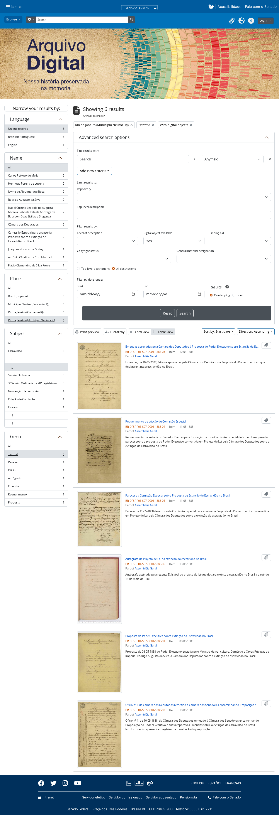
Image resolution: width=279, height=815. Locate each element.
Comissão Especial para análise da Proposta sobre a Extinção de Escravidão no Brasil (36, 237)
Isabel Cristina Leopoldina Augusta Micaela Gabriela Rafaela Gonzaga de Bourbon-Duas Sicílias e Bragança (36, 212)
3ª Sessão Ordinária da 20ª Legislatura (36, 384)
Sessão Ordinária (36, 376)
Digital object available (157, 233)
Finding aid (217, 233)
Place (15, 278)
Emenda (36, 487)
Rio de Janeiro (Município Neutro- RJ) (36, 321)
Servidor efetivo (93, 797)
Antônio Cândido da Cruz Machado (36, 258)
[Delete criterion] (270, 159)
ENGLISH (197, 783)
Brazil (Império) (36, 297)
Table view (165, 332)
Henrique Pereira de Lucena (36, 185)
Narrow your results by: (36, 108)
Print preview (89, 332)
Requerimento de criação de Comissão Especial (155, 421)
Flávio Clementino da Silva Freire (36, 266)
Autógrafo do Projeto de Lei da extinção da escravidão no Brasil (166, 559)
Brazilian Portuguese (36, 138)
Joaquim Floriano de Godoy (36, 250)
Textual (36, 455)
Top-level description (90, 207)
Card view (141, 332)
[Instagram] (65, 783)
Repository (84, 189)
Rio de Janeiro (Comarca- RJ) (36, 313)
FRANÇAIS (233, 783)
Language (19, 119)
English (36, 146)
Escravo (36, 408)
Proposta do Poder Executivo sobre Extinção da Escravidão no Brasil (169, 636)
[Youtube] (76, 783)
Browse (12, 19)
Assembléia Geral (146, 356)
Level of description (89, 233)
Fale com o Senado (261, 6)
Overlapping (222, 295)
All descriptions (126, 269)
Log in (264, 20)
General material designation (195, 251)
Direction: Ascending (254, 331)
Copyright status (88, 251)
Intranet (48, 797)
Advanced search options (104, 137)
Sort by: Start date (217, 331)
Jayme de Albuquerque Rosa (36, 193)
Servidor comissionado (126, 797)
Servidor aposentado (161, 797)
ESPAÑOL (215, 783)
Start (80, 286)
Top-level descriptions (95, 269)
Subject (17, 333)
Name (16, 158)
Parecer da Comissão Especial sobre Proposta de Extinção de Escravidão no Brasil (177, 495)
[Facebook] (42, 783)
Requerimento (36, 495)
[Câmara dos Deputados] (129, 783)
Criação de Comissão (36, 400)
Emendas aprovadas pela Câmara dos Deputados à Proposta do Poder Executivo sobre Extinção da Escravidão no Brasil (192, 347)
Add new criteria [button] (93, 170)
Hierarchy (116, 332)
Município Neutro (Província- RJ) (36, 305)
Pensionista (188, 797)
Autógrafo (36, 479)
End (145, 286)
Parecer (36, 463)
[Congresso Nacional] (139, 783)
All (9, 167)
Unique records (36, 130)
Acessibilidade (229, 6)
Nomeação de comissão (36, 392)
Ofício (36, 471)
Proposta (36, 503)
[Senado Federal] (139, 8)
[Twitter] (53, 783)
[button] (212, 6)
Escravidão (36, 352)
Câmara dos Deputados (36, 225)
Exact (239, 295)
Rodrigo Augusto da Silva (36, 201)
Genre (16, 436)
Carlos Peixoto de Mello (36, 176)
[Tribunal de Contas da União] (149, 783)
